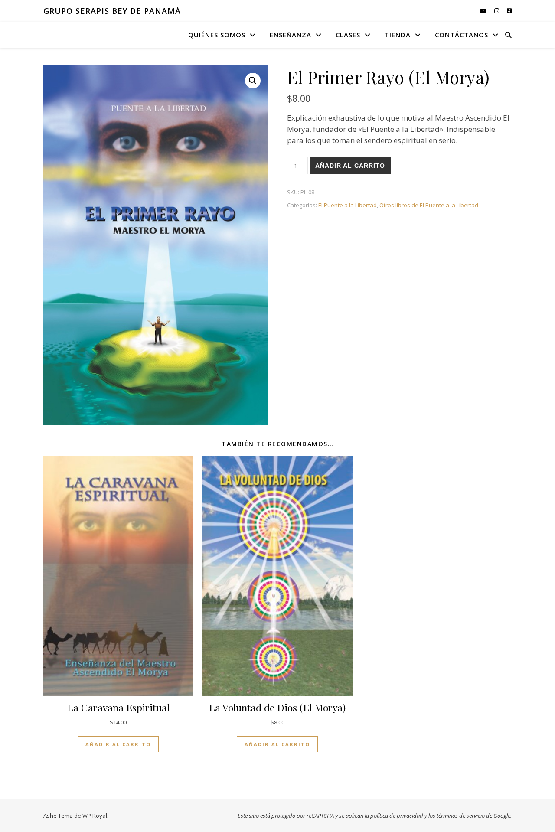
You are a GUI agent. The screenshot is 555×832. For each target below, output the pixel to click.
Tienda (398, 34)
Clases (348, 34)
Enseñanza (290, 34)
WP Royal (94, 815)
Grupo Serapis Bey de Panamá (112, 11)
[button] (253, 80)
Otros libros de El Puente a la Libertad (428, 205)
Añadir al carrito (350, 165)
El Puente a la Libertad (347, 205)
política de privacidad (396, 815)
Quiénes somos (216, 34)
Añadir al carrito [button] (118, 744)
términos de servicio (461, 815)
